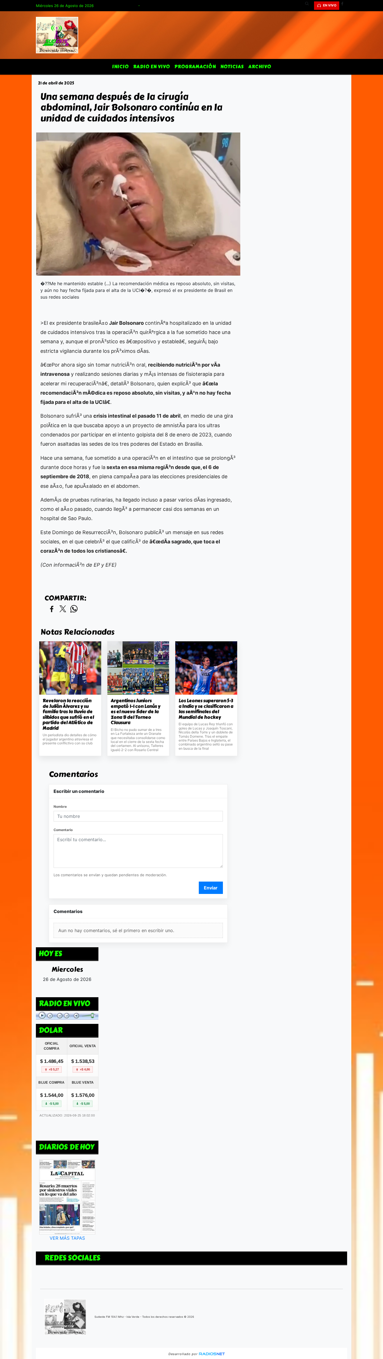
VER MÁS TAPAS (67, 1238)
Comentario (63, 830)
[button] (309, 5)
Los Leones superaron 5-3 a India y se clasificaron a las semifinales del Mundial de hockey (206, 709)
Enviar (211, 888)
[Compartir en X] (63, 609)
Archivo (259, 66)
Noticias (232, 66)
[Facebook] (344, 5)
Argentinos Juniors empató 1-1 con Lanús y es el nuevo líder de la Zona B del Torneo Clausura (135, 712)
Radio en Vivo (151, 66)
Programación (195, 66)
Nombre (60, 806)
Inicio (120, 66)
